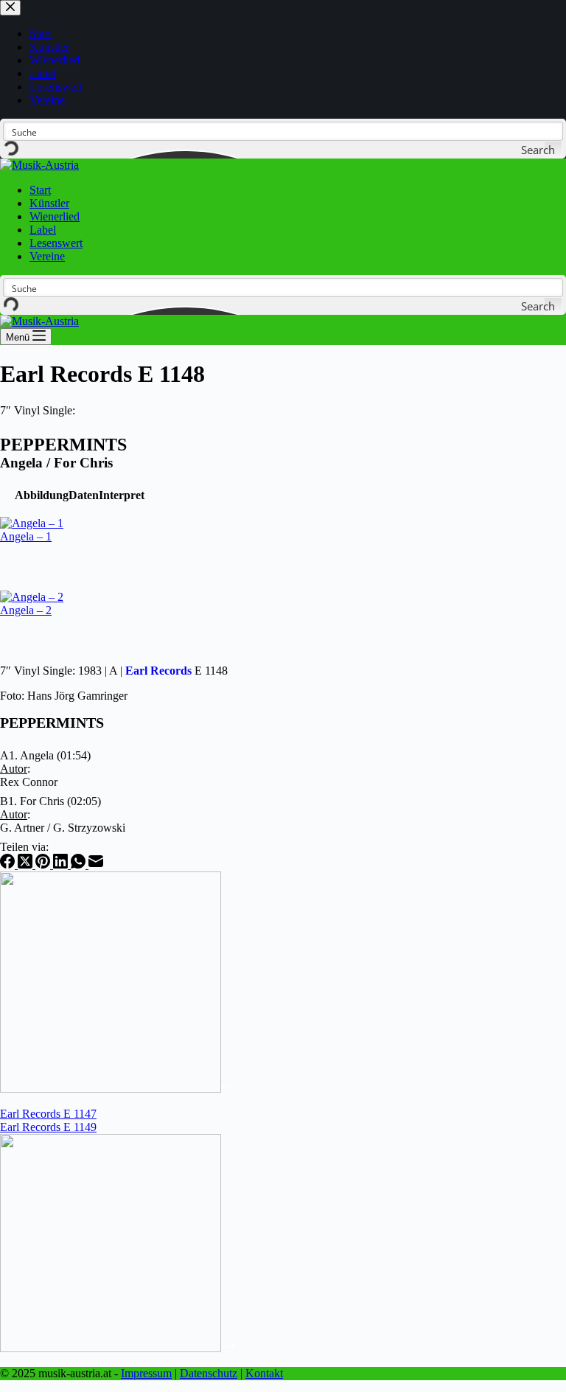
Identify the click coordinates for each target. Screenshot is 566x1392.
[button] (42, 495)
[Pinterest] (44, 864)
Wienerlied (54, 216)
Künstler (49, 203)
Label (42, 229)
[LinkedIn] (62, 864)
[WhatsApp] (79, 864)
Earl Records (158, 670)
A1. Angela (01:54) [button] (45, 755)
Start (40, 190)
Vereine (47, 256)
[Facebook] (9, 864)
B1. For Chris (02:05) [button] (50, 801)
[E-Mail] (95, 864)
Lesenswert (56, 243)
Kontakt (264, 1373)
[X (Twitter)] (26, 864)
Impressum (146, 1373)
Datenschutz (208, 1373)
